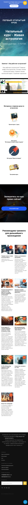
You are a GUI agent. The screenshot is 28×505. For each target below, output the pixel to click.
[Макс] (9, 488)
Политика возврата (5, 469)
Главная (3, 452)
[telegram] (4, 488)
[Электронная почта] (7, 488)
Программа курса (14, 174)
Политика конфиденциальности (7, 465)
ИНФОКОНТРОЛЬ (18, 438)
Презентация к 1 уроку (14, 124)
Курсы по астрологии (5, 454)
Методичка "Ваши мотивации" (14, 158)
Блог (2, 458)
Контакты (3, 460)
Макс (10, 476)
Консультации (4, 456)
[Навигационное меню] (25, 3)
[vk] (2, 488)
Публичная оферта (4, 467)
